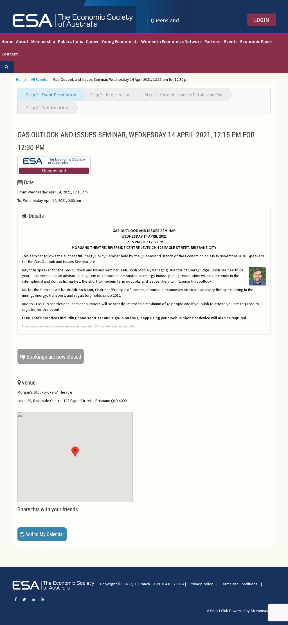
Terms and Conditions (239, 583)
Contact (9, 54)
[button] (75, 451)
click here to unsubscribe (117, 326)
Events (230, 41)
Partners (212, 41)
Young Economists (120, 41)
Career (92, 41)
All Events (39, 79)
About (22, 41)
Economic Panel (256, 41)
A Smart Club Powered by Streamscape (240, 610)
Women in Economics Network (171, 41)
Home (7, 41)
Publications (70, 41)
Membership (43, 41)
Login (261, 19)
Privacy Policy (201, 583)
